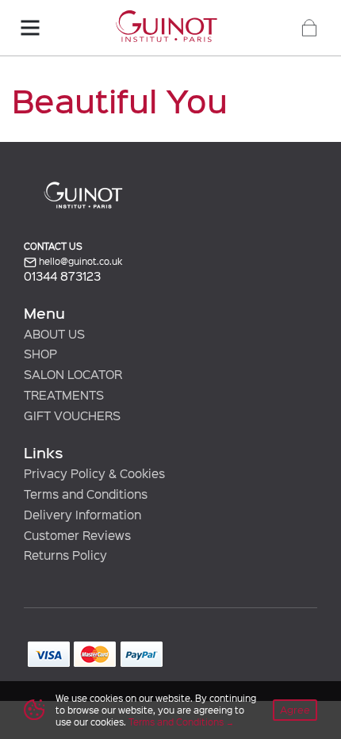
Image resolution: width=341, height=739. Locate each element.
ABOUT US (54, 334)
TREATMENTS (64, 395)
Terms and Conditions (176, 721)
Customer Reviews (77, 535)
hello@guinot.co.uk (79, 261)
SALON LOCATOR (73, 374)
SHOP (40, 354)
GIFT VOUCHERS (72, 415)
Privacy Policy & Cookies (94, 473)
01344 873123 (62, 276)
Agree (295, 709)
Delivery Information (82, 515)
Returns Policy (65, 555)
